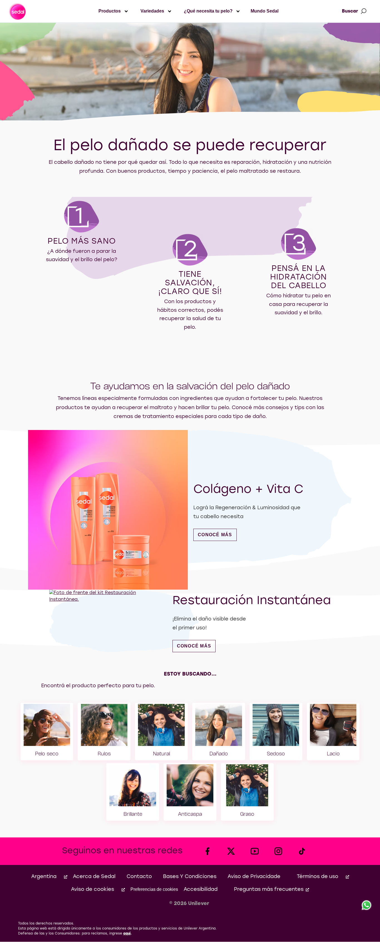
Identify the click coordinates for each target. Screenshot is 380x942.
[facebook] (207, 851)
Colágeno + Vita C (248, 490)
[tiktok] (302, 851)
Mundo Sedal (264, 11)
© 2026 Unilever (189, 903)
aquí (126, 933)
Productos (109, 11)
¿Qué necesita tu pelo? (208, 11)
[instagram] (278, 851)
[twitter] (231, 851)
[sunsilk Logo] (17, 11)
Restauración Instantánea (251, 601)
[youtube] (254, 851)
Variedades (152, 11)
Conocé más (217, 534)
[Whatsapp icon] (366, 905)
